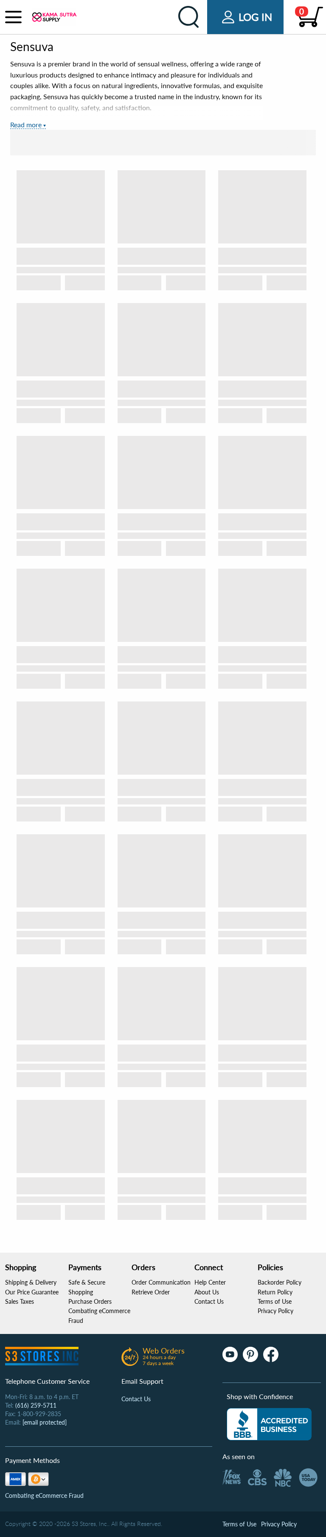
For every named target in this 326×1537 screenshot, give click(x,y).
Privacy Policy (275, 1310)
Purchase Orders (90, 1301)
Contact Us (209, 1301)
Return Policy (275, 1292)
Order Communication (161, 1282)
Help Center (210, 1282)
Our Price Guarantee (32, 1292)
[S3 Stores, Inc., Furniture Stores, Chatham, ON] (269, 1424)
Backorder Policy (279, 1282)
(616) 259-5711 (35, 1405)
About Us (206, 1292)
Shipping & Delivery (30, 1282)
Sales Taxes (19, 1301)
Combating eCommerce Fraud (44, 1495)
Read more (26, 124)
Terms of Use (275, 1301)
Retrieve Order (151, 1292)
